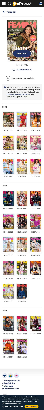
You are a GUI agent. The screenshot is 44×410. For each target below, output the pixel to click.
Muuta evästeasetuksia (14, 406)
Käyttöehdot (8, 383)
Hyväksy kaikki (31, 406)
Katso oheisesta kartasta (18, 94)
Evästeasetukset (10, 388)
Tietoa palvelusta (11, 380)
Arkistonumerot (22, 69)
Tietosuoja (7, 386)
